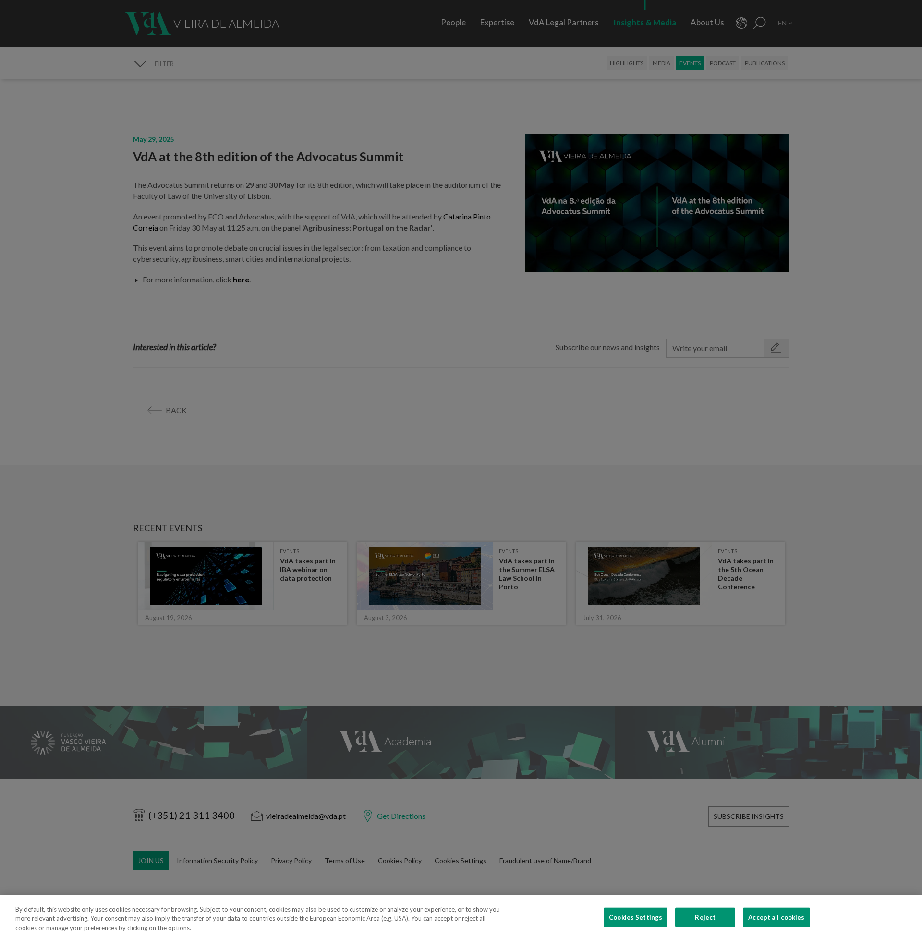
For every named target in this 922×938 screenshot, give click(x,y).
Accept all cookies (776, 917)
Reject (705, 917)
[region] (461, 916)
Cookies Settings (635, 917)
